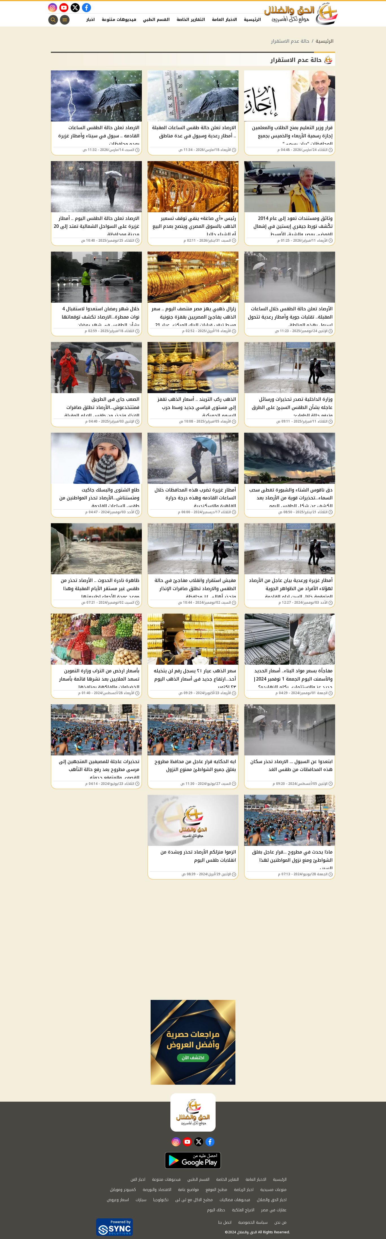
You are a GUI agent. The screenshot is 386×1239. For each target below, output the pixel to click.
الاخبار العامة (224, 19)
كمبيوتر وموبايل (123, 1189)
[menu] (65, 20)
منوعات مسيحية (273, 1189)
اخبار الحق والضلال (272, 1200)
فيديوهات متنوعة (119, 19)
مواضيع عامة (188, 1189)
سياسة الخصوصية (253, 1222)
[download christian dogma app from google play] (193, 1160)
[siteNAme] (301, 14)
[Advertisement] (193, 957)
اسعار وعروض (118, 1200)
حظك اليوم (216, 1210)
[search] (53, 20)
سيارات (141, 1200)
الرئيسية (252, 19)
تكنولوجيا (160, 1200)
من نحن (280, 1222)
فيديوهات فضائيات (235, 1200)
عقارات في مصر (274, 1210)
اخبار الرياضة (243, 1189)
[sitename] (193, 1112)
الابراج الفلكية (243, 1210)
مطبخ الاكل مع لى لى (194, 1200)
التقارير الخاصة (191, 19)
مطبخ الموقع (216, 1189)
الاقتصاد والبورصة (157, 1189)
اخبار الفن (85, 19)
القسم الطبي (156, 19)
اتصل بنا (224, 1222)
